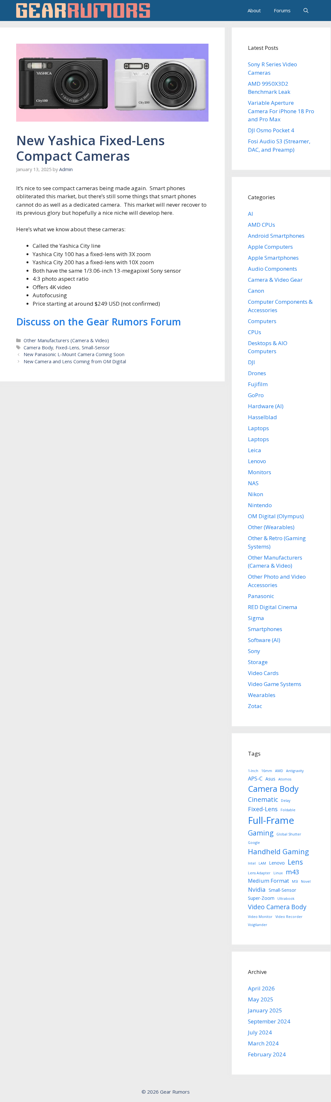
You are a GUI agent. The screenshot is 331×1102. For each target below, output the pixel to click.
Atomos (284, 779)
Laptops (258, 428)
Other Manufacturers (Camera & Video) (66, 340)
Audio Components (272, 268)
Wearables (261, 695)
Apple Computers (270, 246)
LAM (262, 863)
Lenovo (257, 461)
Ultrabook (285, 898)
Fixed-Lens (67, 347)
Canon (256, 290)
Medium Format (268, 880)
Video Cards (263, 673)
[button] (306, 10)
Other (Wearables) (271, 527)
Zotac (255, 706)
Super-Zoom (261, 898)
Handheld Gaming (278, 851)
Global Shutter (288, 834)
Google (254, 842)
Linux (278, 873)
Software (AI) (264, 640)
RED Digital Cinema (272, 607)
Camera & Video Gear (275, 279)
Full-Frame (271, 820)
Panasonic (261, 596)
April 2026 (261, 988)
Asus (270, 779)
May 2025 (260, 999)
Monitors (259, 472)
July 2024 (260, 1032)
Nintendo (260, 505)
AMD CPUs (261, 224)
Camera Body (38, 347)
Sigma (256, 618)
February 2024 (267, 1054)
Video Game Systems (274, 684)
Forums (282, 10)
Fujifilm (258, 384)
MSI (295, 881)
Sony (254, 651)
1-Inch (253, 771)
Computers (262, 321)
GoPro (256, 395)
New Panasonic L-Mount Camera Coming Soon (74, 354)
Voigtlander (257, 924)
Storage (258, 662)
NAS (253, 483)
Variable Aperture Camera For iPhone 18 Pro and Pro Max (281, 111)
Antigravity (295, 771)
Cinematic (263, 799)
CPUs (254, 332)
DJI (251, 362)
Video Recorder (289, 916)
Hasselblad (262, 417)
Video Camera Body (277, 906)
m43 (292, 871)
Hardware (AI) (265, 406)
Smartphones (265, 629)
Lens (295, 862)
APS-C (255, 778)
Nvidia (257, 889)
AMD (279, 771)
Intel (252, 863)
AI (250, 213)
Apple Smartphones (273, 257)
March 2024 (263, 1043)
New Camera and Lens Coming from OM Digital (75, 361)
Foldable (288, 810)
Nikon (255, 494)
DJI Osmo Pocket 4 (271, 130)
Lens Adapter (259, 873)
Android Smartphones (276, 235)
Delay (285, 800)
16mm (266, 771)
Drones (257, 373)
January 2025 (265, 1010)
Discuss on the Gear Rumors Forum (98, 321)
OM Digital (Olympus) (276, 516)
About (254, 10)
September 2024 (269, 1021)
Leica (254, 450)
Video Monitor (260, 916)
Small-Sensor (96, 347)
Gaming (260, 832)
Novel (306, 881)
